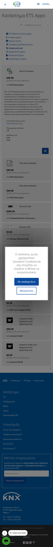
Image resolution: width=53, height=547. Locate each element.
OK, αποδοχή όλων (26, 281)
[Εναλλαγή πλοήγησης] (5, 4)
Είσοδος (46, 4)
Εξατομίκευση (26, 290)
